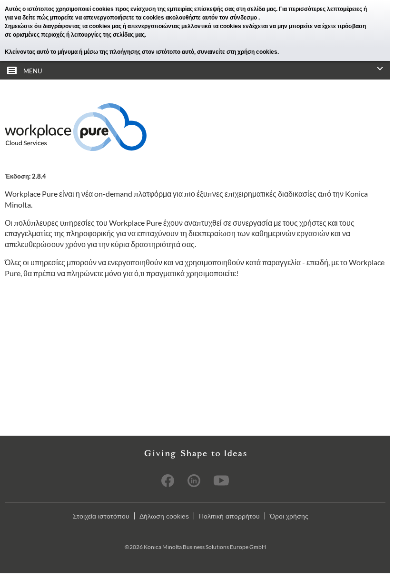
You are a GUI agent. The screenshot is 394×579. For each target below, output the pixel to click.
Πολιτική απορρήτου (229, 516)
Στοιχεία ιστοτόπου (101, 516)
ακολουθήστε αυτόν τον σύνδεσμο (212, 17)
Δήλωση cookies (164, 516)
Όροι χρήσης (289, 516)
